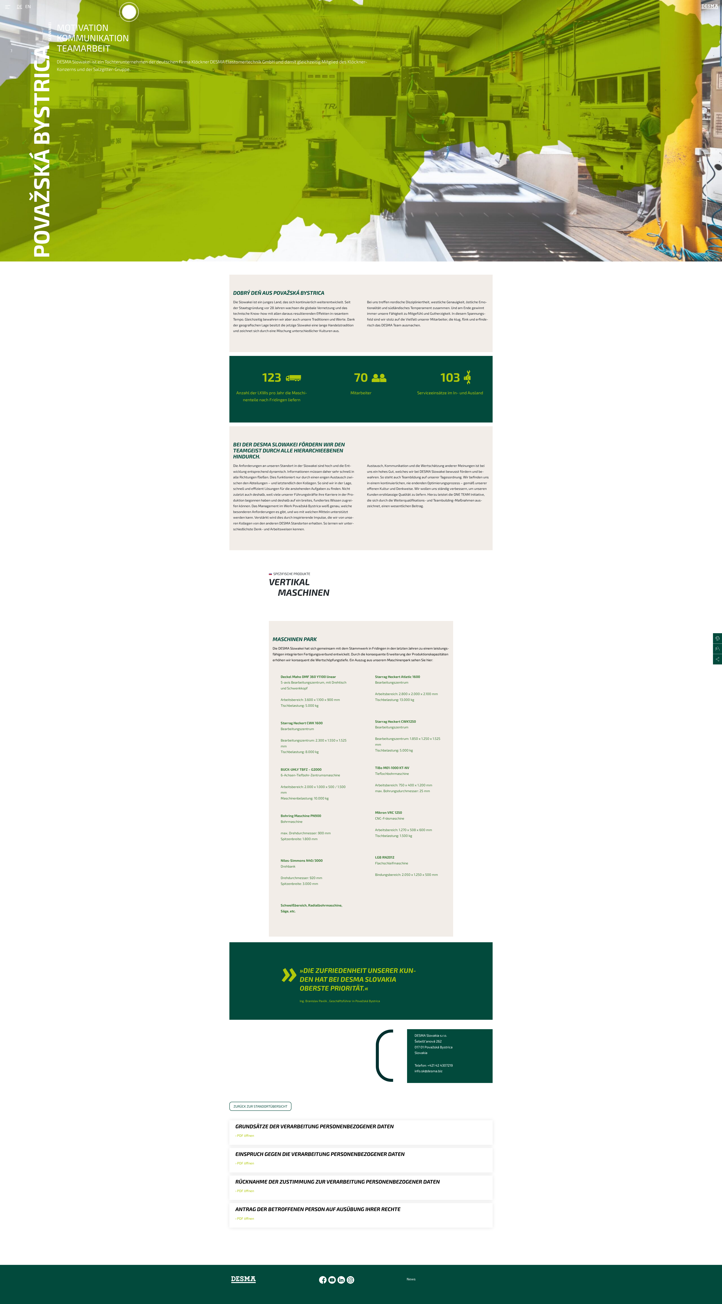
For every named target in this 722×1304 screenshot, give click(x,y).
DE (19, 6)
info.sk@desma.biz (428, 1071)
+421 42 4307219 (440, 1065)
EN (28, 6)
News (411, 1279)
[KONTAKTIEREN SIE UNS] (717, 649)
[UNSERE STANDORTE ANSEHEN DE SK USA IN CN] (717, 638)
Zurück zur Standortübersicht (260, 1106)
